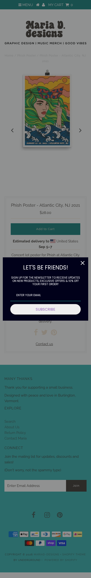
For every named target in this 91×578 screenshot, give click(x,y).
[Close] (82, 263)
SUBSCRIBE (45, 309)
